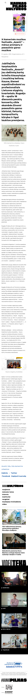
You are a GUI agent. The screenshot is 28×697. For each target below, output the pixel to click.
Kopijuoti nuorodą (18, 476)
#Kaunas (14, 680)
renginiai (5, 499)
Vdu (9, 466)
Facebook (6, 476)
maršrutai (6, 497)
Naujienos (5, 56)
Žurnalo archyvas (20, 33)
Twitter (14, 473)
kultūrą (14, 667)
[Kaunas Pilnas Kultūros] (16, 10)
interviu (5, 494)
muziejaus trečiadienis (11, 502)
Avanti (4, 466)
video (4, 504)
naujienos (6, 489)
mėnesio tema (8, 492)
